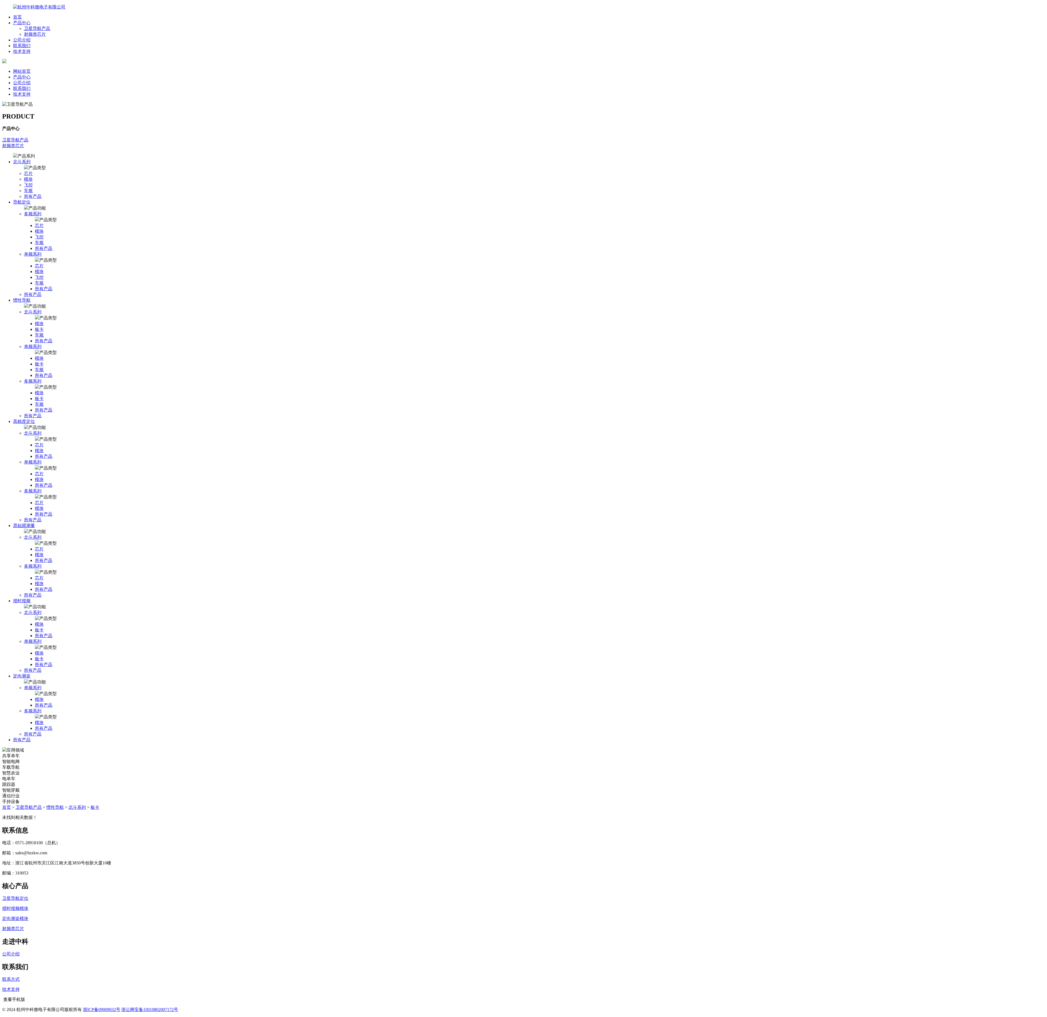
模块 (28, 179)
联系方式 (11, 979)
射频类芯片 (35, 34)
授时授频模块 (15, 908)
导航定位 (22, 202)
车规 (28, 190)
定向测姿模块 (15, 918)
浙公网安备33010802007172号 (149, 1009)
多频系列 (32, 213)
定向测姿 (22, 676)
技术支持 (22, 51)
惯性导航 (22, 300)
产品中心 (22, 22)
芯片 (28, 173)
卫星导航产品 (37, 28)
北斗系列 (22, 161)
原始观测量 (24, 525)
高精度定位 (24, 421)
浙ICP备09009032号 (101, 1009)
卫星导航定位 (15, 898)
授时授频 (22, 600)
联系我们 (22, 45)
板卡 (39, 329)
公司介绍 (22, 40)
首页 (17, 17)
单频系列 (32, 254)
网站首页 (22, 71)
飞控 (28, 185)
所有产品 (32, 196)
